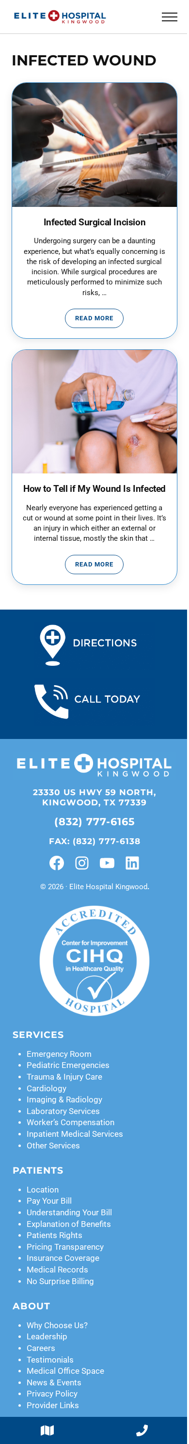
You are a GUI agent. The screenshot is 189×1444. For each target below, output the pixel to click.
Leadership (47, 1336)
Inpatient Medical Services (75, 1134)
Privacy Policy (52, 1393)
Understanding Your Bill (69, 1212)
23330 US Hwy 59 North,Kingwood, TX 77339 (94, 797)
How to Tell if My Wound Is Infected (94, 489)
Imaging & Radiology (64, 1099)
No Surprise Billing (60, 1281)
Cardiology (46, 1088)
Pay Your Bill (49, 1201)
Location (43, 1189)
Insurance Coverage (63, 1258)
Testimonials (50, 1360)
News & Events (54, 1382)
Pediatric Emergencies (68, 1065)
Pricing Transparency (65, 1247)
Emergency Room (59, 1054)
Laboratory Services (63, 1111)
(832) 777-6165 (94, 822)
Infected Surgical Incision (95, 222)
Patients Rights (54, 1235)
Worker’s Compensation (70, 1122)
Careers (41, 1348)
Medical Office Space (65, 1371)
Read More (99, 319)
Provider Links (53, 1405)
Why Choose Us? (57, 1325)
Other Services (53, 1145)
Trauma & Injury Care (64, 1077)
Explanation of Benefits (69, 1224)
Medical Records (57, 1269)
